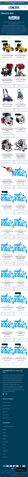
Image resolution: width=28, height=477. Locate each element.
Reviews (5, 411)
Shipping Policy (7, 405)
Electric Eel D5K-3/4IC (20, 104)
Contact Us (5, 417)
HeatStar (5, 435)
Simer (4, 447)
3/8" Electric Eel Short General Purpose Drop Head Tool (7, 333)
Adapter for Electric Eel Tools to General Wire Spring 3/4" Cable (20, 257)
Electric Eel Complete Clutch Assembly (7, 207)
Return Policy (6, 408)
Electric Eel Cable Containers (21, 283)
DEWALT (5, 429)
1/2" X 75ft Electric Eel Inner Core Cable (21, 182)
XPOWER (5, 457)
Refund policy (9, 472)
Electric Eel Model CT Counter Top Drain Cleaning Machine (21, 155)
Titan (4, 454)
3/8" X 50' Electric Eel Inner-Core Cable (21, 207)
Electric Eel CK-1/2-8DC (7, 104)
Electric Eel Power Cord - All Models (20, 232)
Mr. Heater (5, 441)
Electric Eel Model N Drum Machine (21, 129)
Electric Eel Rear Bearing (20, 358)
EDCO (4, 432)
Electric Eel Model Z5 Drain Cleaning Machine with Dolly (7, 129)
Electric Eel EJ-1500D (21, 79)
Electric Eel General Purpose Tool (20, 308)
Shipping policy (14, 474)
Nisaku (4, 444)
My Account (6, 414)
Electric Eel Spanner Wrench (20, 333)
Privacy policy (24, 472)
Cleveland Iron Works (8, 426)
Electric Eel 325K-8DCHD (20, 55)
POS (13, 470)
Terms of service (16, 472)
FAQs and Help (6, 402)
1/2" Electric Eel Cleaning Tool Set (7, 232)
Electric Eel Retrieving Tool (7, 307)
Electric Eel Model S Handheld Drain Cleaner (7, 182)
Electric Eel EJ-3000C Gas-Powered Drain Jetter (7, 80)
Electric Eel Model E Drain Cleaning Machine (7, 155)
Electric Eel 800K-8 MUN (7, 55)
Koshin (4, 438)
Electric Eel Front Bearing (7, 358)
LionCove (10, 470)
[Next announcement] (25, 3)
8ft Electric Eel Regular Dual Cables (7, 257)
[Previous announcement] (2, 3)
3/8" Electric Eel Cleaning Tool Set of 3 (7, 283)
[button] (2, 7)
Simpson (5, 451)
